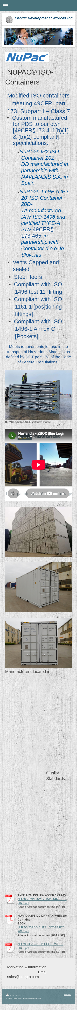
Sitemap (18, 996)
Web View (67, 995)
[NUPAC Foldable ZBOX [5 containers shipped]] (38, 395)
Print (12, 996)
